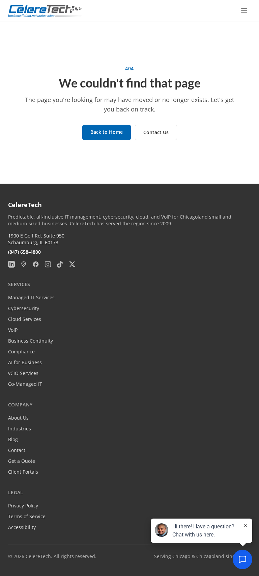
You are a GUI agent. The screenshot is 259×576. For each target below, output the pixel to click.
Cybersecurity (23, 308)
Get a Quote (21, 461)
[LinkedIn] (11, 264)
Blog (13, 439)
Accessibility (22, 527)
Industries (19, 428)
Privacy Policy (23, 505)
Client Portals (23, 472)
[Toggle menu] (244, 11)
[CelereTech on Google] (23, 264)
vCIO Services (23, 373)
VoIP (13, 330)
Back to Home (106, 132)
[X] (72, 264)
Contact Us (156, 132)
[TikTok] (60, 264)
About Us (18, 418)
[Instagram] (48, 264)
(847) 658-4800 (24, 252)
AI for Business (25, 362)
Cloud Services (24, 319)
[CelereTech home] (45, 11)
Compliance (21, 351)
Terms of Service (27, 516)
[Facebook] (35, 264)
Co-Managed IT (25, 384)
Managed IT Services (31, 297)
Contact (16, 450)
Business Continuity (30, 340)
